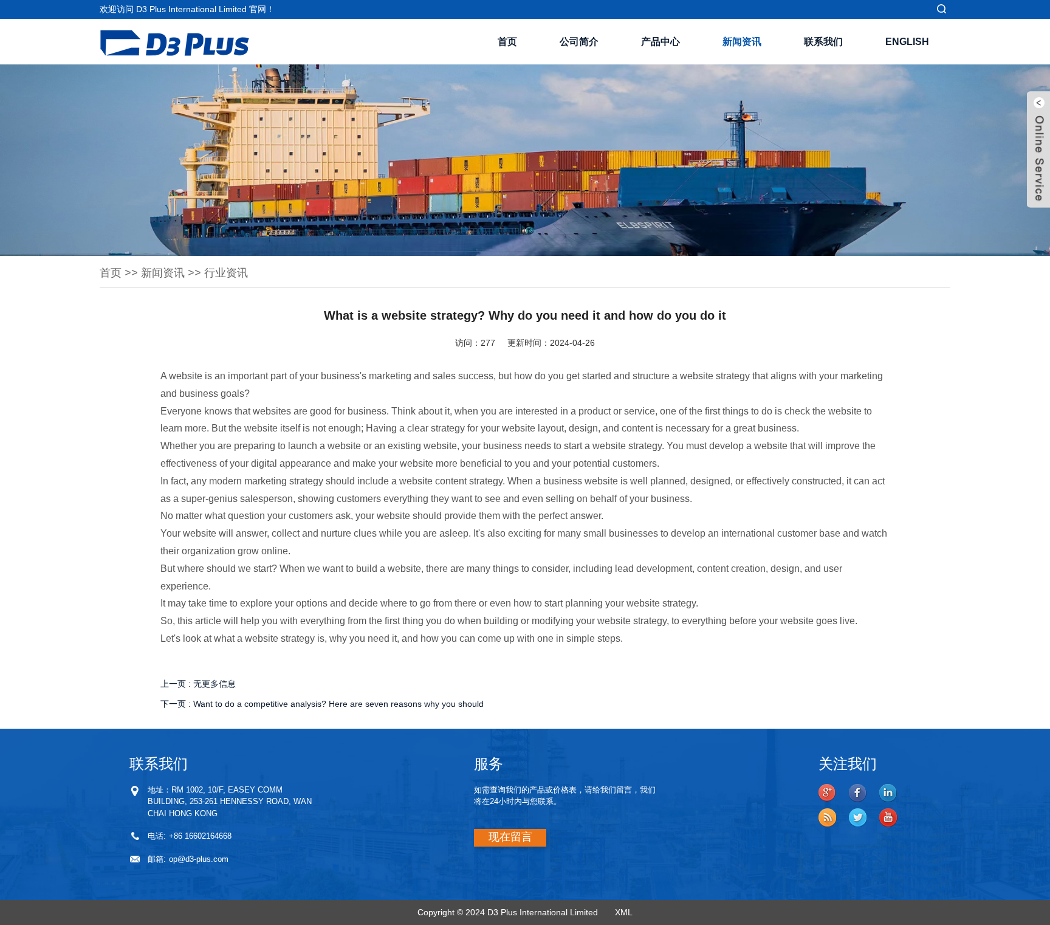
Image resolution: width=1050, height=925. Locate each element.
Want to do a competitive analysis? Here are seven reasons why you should (338, 704)
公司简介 (579, 41)
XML (624, 912)
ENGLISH (907, 41)
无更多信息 (214, 684)
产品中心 (660, 41)
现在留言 (510, 837)
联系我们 (823, 41)
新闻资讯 (741, 41)
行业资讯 (226, 273)
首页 (507, 41)
